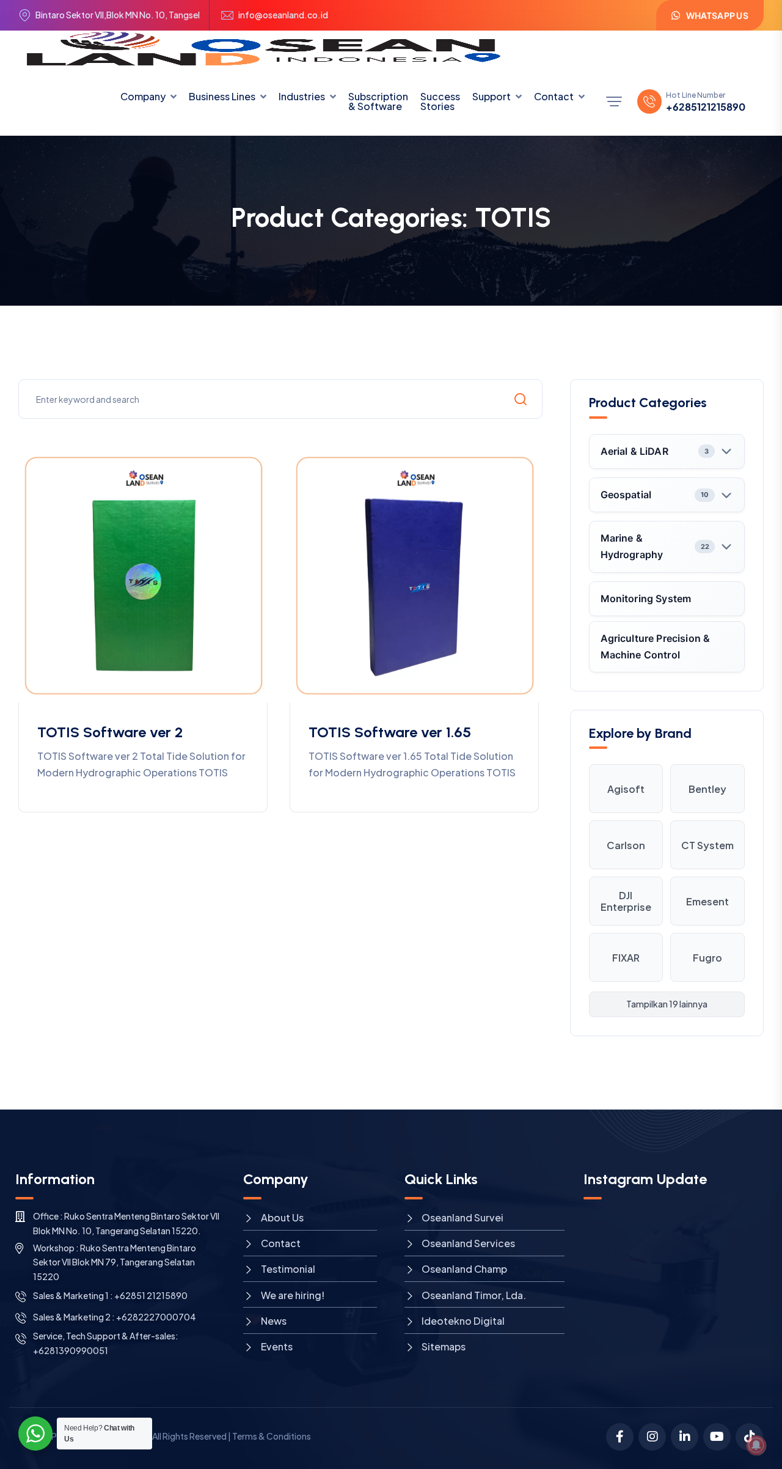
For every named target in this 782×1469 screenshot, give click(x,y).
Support (491, 96)
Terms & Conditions (271, 1435)
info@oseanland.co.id (283, 15)
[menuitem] (667, 451)
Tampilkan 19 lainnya (666, 1003)
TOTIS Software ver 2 (110, 732)
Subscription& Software (378, 101)
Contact (554, 96)
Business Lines (222, 96)
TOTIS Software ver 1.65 (390, 732)
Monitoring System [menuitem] (646, 598)
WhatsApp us (717, 15)
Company (143, 96)
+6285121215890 (705, 107)
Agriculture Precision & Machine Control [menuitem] (656, 646)
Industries (302, 96)
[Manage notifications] (756, 1445)
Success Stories (440, 101)
